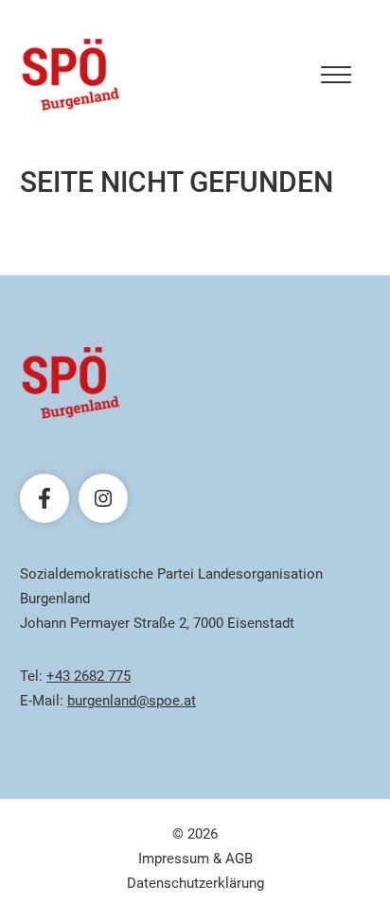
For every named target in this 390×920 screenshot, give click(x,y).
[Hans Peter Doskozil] (71, 75)
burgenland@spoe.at (131, 700)
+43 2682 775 (88, 676)
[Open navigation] (336, 74)
